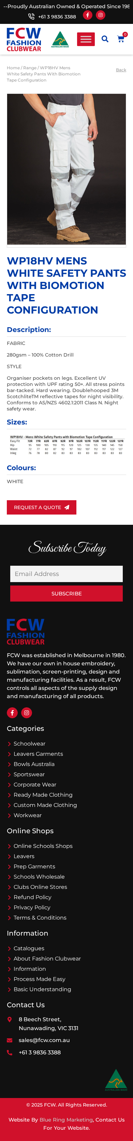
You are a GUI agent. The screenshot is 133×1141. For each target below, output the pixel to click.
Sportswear (29, 774)
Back (121, 69)
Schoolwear (29, 743)
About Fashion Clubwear (47, 958)
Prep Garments (34, 866)
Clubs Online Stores (40, 887)
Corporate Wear (35, 784)
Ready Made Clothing (43, 795)
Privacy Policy (32, 907)
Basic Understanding (42, 989)
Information (30, 969)
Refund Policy (32, 897)
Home (13, 67)
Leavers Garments (38, 754)
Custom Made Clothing (45, 805)
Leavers (24, 856)
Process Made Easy (39, 979)
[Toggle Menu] (85, 39)
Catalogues (29, 948)
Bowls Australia (34, 764)
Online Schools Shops (43, 846)
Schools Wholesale (39, 876)
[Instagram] (100, 15)
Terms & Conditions (40, 917)
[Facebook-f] (87, 15)
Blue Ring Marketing (66, 1119)
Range (29, 67)
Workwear (28, 815)
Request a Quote (37, 507)
